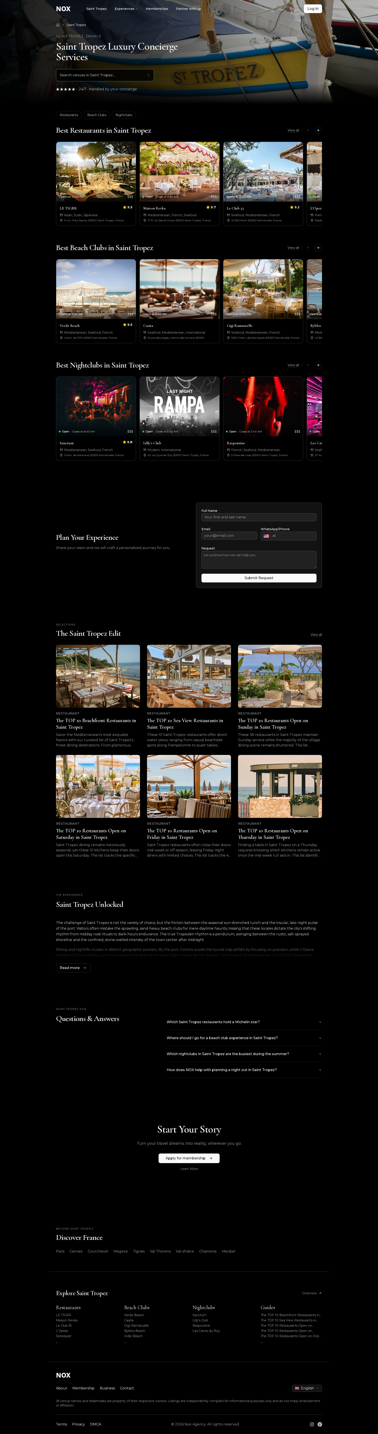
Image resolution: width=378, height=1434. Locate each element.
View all (293, 130)
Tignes (139, 1251)
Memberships (157, 9)
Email (205, 529)
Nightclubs (124, 115)
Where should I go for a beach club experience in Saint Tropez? (222, 1038)
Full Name (209, 511)
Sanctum (199, 1315)
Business (107, 1388)
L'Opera (62, 1331)
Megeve (121, 1251)
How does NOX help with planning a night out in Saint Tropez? (222, 1070)
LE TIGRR (63, 1315)
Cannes (76, 1251)
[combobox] (294, 8)
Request (208, 548)
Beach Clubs (96, 115)
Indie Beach (133, 1336)
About (61, 1388)
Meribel (228, 1251)
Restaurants (69, 115)
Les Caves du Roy (206, 1331)
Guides (268, 1307)
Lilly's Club (200, 1320)
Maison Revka (66, 1320)
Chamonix (208, 1251)
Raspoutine (201, 1326)
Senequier (64, 1336)
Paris (60, 1251)
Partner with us (188, 9)
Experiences (125, 9)
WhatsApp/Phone (275, 529)
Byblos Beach (134, 1331)
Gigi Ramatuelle (136, 1326)
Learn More (189, 1169)
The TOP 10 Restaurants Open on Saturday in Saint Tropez (286, 1331)
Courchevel (98, 1251)
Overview (309, 1293)
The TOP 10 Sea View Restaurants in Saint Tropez (288, 1320)
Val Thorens (160, 1251)
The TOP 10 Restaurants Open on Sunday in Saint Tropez (286, 1326)
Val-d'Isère (185, 1251)
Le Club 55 (64, 1326)
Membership (83, 1388)
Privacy (78, 1424)
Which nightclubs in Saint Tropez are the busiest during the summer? (228, 1054)
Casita (128, 1320)
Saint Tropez (96, 9)
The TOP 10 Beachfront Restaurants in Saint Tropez (290, 1315)
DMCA (95, 1424)
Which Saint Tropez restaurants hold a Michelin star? (213, 1022)
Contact (127, 1388)
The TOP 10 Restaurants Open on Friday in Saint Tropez (291, 1336)
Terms (61, 1424)
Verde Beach (134, 1315)
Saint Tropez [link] (76, 25)
